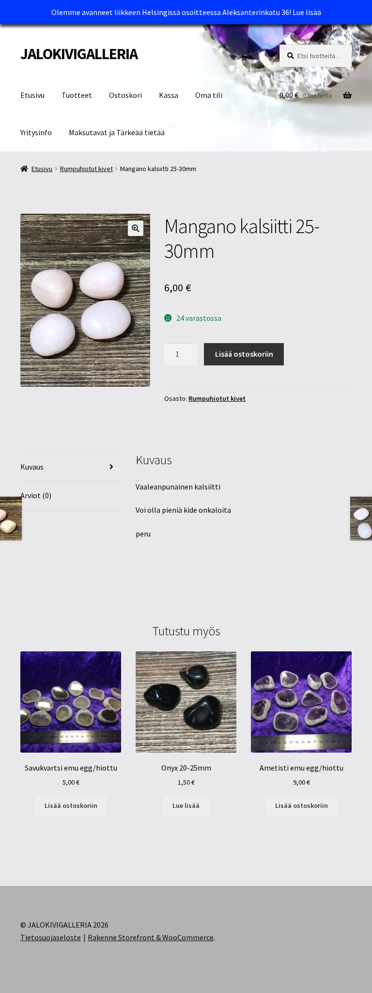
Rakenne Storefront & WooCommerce (151, 937)
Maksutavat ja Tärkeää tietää (117, 132)
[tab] (70, 467)
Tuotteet (77, 95)
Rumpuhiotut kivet (86, 168)
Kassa (168, 95)
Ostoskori (125, 95)
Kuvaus (32, 467)
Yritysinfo (36, 132)
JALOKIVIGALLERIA (79, 53)
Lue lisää (307, 12)
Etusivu (32, 95)
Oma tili (208, 95)
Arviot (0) (35, 495)
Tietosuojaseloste (50, 937)
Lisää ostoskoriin (244, 354)
